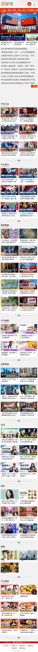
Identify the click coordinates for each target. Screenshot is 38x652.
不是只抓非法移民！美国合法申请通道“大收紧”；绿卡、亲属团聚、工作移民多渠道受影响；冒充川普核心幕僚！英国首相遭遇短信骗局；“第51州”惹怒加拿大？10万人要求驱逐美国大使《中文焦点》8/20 (10, 181)
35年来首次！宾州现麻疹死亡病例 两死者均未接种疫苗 (9, 241)
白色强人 (22, 560)
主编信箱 (14, 648)
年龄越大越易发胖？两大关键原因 (9, 337)
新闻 (9, 10)
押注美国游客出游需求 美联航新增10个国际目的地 (19, 80)
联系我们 (22, 645)
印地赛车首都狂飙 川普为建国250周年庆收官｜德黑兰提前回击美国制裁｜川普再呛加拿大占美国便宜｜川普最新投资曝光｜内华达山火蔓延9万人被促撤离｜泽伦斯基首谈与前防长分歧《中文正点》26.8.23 (10, 137)
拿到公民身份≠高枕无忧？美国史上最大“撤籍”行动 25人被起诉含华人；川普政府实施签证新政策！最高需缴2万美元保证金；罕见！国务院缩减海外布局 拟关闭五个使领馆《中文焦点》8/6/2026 (9, 198)
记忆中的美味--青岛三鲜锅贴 (27, 614)
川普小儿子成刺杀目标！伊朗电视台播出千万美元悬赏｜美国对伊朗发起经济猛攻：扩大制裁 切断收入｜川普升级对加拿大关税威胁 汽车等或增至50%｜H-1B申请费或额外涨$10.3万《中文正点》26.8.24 (28, 120)
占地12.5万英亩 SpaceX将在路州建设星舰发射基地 (19, 76)
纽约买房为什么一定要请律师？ (27, 475)
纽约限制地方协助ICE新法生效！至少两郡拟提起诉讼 (9, 275)
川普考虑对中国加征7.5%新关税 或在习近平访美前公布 (27, 275)
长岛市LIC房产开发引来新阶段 (9, 380)
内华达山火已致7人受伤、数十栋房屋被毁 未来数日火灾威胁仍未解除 (28, 258)
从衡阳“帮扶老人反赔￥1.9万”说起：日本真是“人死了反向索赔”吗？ (19, 56)
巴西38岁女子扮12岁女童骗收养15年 (16, 62)
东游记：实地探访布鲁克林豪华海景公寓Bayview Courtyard (10, 397)
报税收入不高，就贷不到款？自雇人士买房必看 (9, 475)
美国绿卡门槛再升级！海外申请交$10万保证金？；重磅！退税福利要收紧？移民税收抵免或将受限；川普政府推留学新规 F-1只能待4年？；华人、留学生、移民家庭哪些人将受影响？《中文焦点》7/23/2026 (9, 215)
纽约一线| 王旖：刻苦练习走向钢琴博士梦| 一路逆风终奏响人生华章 (28, 441)
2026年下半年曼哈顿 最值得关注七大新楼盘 (28, 380)
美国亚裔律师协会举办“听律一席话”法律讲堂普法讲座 (9, 536)
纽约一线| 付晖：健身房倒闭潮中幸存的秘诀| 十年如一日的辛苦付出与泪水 (28, 458)
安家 (14, 10)
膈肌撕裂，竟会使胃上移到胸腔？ (9, 354)
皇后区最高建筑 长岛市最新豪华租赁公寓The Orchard (9, 414)
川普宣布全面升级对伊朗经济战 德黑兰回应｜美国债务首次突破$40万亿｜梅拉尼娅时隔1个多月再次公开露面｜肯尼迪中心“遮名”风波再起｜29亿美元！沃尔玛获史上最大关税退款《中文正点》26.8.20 (28, 154)
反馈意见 (14, 645)
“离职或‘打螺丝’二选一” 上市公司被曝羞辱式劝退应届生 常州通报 (19, 52)
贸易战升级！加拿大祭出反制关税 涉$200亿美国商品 (28, 241)
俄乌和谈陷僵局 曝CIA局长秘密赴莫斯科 (9, 258)
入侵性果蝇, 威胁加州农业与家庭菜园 (27, 502)
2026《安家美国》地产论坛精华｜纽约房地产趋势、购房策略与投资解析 (28, 397)
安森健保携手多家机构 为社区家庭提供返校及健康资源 (27, 536)
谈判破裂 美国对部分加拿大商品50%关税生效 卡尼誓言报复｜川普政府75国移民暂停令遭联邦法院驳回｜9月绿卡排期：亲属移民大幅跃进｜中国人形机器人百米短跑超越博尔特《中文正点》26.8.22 (28, 137)
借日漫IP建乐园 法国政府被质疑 (14, 49)
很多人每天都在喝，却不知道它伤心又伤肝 (9, 502)
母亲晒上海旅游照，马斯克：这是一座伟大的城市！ (19, 66)
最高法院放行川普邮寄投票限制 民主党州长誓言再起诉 (28, 292)
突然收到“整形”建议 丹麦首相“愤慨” (15, 59)
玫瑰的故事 (4, 573)
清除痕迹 (22, 648)
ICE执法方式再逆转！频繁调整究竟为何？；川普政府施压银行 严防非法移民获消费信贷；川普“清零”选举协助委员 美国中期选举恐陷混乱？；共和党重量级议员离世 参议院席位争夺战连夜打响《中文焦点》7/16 (28, 215)
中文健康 (30, 10)
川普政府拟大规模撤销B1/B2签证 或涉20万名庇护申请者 (27, 309)
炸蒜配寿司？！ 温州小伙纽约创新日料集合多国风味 (28, 631)
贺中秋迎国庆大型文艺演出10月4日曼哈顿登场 (27, 519)
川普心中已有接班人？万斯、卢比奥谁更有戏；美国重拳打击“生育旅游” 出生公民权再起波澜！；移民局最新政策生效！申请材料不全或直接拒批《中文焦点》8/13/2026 (28, 181)
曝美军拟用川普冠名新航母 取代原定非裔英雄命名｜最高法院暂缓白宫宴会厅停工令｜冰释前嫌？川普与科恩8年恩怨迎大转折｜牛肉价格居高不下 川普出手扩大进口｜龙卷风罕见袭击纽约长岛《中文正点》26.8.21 (9, 154)
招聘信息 (30, 645)
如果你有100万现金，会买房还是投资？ (9, 458)
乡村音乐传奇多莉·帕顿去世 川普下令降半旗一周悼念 (19, 83)
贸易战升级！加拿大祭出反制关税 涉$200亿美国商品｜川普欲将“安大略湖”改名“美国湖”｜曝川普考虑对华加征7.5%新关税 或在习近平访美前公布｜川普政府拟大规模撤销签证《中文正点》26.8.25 (10, 120)
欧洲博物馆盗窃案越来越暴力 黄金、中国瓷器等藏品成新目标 (19, 73)
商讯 (24, 10)
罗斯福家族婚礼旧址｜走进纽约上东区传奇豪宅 (28, 414)
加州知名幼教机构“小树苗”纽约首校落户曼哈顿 (31, 43)
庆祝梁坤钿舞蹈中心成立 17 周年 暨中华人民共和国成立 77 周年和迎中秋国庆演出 (9, 519)
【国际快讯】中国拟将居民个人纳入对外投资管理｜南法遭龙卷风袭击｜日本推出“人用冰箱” (9, 309)
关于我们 (6, 645)
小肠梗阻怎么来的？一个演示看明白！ (27, 337)
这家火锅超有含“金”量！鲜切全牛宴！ (8, 614)
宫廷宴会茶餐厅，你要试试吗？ (9, 631)
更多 (34, 86)
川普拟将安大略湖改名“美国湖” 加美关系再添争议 (9, 292)
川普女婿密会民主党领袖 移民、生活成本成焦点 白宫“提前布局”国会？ (19, 43)
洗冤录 (3, 560)
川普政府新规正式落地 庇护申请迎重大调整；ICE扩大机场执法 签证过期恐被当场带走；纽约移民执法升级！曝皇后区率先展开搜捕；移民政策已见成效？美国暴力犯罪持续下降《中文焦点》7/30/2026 (28, 198)
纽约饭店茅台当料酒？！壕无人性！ (8, 597)
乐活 (19, 10)
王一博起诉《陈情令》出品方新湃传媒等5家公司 (19, 69)
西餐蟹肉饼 (24, 596)
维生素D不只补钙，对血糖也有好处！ (27, 354)
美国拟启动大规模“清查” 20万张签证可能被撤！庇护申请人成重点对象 (6, 43)
